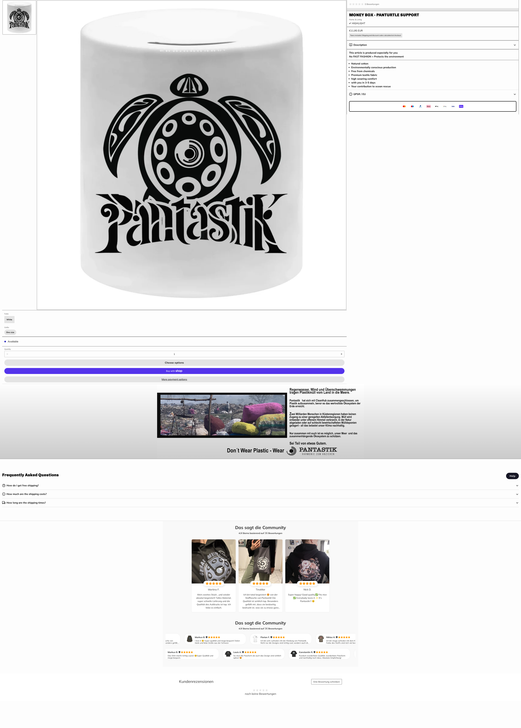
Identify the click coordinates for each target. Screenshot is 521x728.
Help (512, 476)
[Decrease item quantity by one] (7, 354)
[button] (174, 362)
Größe (6, 327)
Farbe (6, 314)
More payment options (174, 379)
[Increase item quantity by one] (341, 354)
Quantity (7, 349)
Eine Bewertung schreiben (326, 681)
